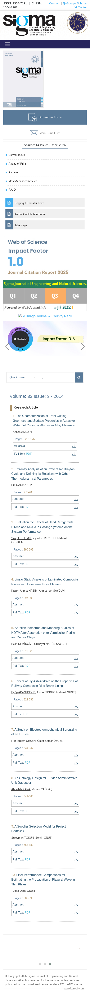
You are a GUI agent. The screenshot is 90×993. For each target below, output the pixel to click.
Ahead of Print (17, 163)
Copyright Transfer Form (29, 203)
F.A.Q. (13, 189)
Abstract (19, 445)
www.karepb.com (74, 988)
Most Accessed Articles (23, 181)
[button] (22, 377)
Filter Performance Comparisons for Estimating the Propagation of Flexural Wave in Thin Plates (43, 879)
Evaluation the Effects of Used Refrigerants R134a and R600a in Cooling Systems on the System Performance (42, 526)
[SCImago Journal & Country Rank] (45, 316)
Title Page (20, 225)
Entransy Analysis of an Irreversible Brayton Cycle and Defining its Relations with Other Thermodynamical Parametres (43, 473)
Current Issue (17, 154)
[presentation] (7, 346)
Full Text (23, 453)
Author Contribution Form (29, 214)
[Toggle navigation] (7, 44)
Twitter (82, 7)
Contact (54, 3)
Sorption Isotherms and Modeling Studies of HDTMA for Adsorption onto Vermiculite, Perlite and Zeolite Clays (43, 632)
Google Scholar (76, 3)
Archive (13, 172)
